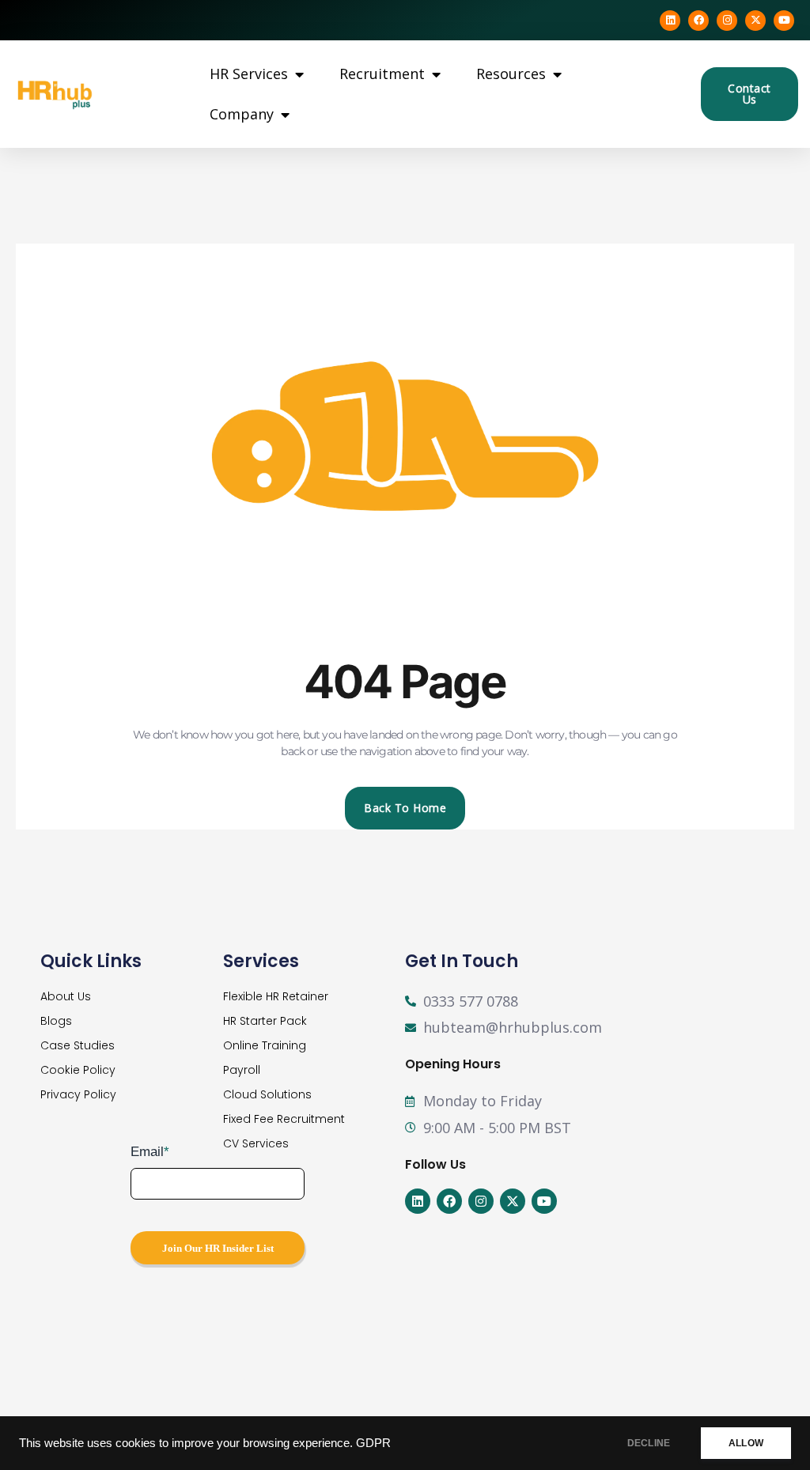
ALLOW (746, 1443)
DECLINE (648, 1443)
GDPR (373, 1443)
